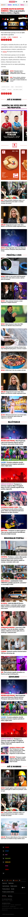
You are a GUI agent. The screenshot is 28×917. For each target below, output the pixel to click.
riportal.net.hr (13, 906)
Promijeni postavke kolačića (8, 892)
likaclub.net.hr (5, 910)
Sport (7, 851)
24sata (5, 52)
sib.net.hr (12, 904)
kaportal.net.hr (18, 904)
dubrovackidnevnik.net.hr (7, 908)
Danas (7, 847)
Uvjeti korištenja (5, 886)
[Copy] (11, 40)
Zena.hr (7, 900)
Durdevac (9, 89)
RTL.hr (3, 900)
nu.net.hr (21, 908)
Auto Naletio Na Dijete (17, 89)
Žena (6, 866)
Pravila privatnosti (6, 889)
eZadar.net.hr (16, 908)
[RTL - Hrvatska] (4, 896)
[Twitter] (4, 40)
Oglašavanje (11, 883)
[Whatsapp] (6, 40)
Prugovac (4, 89)
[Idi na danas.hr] (13, 1)
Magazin (7, 858)
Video (7, 869)
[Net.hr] (10, 896)
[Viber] (8, 40)
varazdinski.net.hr (5, 906)
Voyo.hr (11, 900)
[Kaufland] (14, 145)
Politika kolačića (13, 886)
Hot (6, 855)
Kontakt (12, 889)
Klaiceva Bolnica (18, 86)
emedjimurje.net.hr (6, 904)
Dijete (12, 86)
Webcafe (7, 862)
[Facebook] (2, 40)
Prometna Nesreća (5, 86)
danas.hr (15, 37)
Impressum (4, 883)
